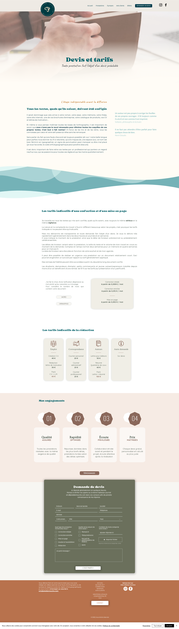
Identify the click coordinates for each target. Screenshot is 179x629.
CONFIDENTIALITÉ (100, 596)
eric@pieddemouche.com (48, 591)
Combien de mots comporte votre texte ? (109, 527)
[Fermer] (176, 625)
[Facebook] (166, 5)
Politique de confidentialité (111, 626)
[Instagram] (161, 5)
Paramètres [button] (146, 626)
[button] (110, 539)
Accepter (169, 626)
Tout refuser (158, 626)
